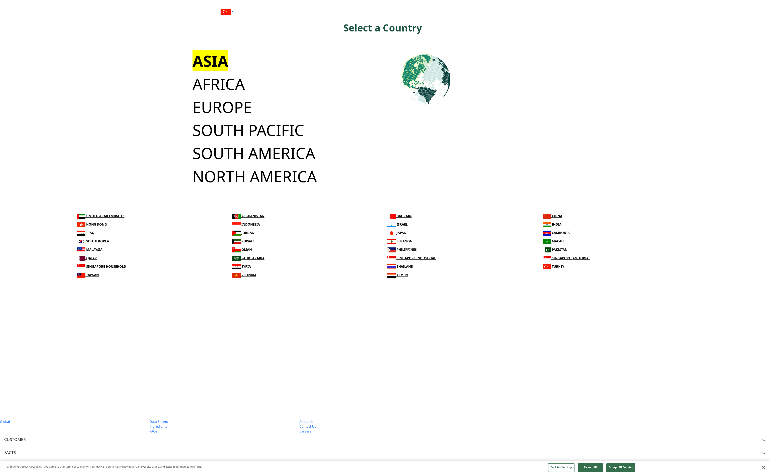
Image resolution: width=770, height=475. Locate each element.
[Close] (763, 467)
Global (5, 421)
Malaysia (93, 249)
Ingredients (158, 426)
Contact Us (307, 426)
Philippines (406, 249)
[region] (385, 468)
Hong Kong (96, 224)
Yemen (402, 275)
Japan (401, 233)
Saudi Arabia (252, 258)
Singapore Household (105, 266)
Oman (246, 249)
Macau (557, 241)
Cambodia (560, 233)
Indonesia (250, 224)
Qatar (91, 258)
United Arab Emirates (105, 216)
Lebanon (404, 241)
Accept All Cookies (621, 467)
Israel (402, 224)
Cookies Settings (561, 467)
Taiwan (92, 275)
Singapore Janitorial (570, 258)
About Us (306, 421)
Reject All (590, 467)
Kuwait (247, 241)
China (556, 216)
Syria (246, 266)
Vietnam (248, 275)
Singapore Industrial (416, 258)
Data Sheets (159, 421)
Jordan (247, 233)
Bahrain (404, 216)
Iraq (89, 233)
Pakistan (559, 249)
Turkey (557, 266)
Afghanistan (252, 216)
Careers (305, 431)
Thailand (404, 266)
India (556, 224)
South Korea (97, 241)
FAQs (153, 431)
